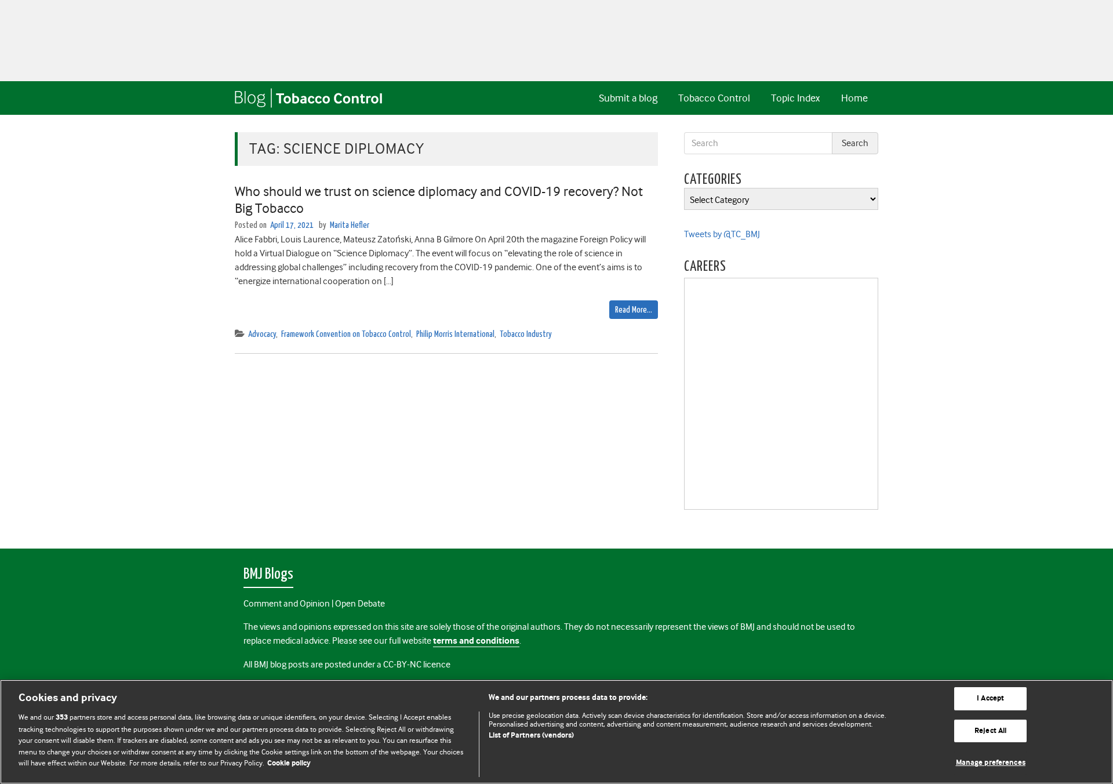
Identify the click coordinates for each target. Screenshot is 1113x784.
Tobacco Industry (526, 334)
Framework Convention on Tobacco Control (346, 334)
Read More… (633, 310)
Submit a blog (628, 98)
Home (854, 98)
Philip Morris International (455, 334)
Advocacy (262, 334)
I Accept (990, 698)
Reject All (990, 731)
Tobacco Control (714, 98)
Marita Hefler (349, 225)
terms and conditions (476, 641)
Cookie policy (289, 763)
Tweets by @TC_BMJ (722, 234)
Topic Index (795, 98)
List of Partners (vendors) (531, 735)
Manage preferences (990, 762)
